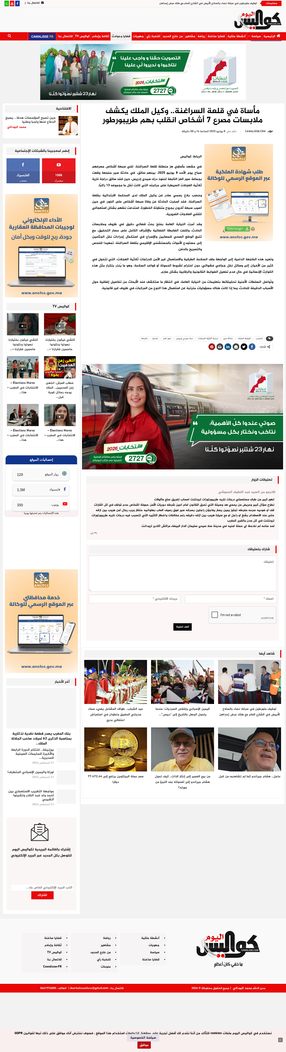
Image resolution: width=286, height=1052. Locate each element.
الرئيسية (269, 36)
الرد (92, 533)
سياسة (256, 36)
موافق (144, 1045)
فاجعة (144, 338)
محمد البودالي (242, 988)
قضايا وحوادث (121, 36)
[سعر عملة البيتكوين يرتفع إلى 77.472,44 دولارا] (115, 749)
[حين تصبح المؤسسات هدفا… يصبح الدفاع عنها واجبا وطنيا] (68, 125)
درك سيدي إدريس (184, 338)
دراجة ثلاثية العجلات (208, 338)
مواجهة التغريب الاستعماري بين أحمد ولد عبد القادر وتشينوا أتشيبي (31, 795)
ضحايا (155, 338)
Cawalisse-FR (52, 966)
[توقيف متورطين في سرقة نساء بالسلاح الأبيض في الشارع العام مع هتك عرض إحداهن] (249, 682)
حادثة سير (228, 338)
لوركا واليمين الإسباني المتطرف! (30, 772)
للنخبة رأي (153, 36)
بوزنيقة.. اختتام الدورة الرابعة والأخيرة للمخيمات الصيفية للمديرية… (32, 754)
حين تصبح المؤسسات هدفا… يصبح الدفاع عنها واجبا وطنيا (30, 120)
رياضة (201, 36)
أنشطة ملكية (236, 36)
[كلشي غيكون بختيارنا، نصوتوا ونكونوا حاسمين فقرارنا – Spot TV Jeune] (23, 324)
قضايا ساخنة (216, 36)
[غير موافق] (280, 1040)
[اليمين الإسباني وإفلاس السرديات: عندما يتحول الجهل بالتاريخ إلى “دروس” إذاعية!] (182, 682)
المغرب (259, 338)
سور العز (167, 338)
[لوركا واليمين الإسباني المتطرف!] (66, 777)
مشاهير (190, 36)
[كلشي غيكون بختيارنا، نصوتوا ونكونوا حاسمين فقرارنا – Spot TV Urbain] (60, 324)
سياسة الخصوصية (143, 1038)
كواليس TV (82, 36)
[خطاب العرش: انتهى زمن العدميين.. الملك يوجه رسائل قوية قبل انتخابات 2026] (60, 367)
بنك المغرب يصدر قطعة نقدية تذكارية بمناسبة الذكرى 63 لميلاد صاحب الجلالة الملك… (41, 739)
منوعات (106, 966)
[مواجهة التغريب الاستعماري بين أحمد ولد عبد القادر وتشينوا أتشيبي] (66, 797)
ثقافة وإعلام (100, 36)
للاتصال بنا (33, 3)
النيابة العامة (244, 338)
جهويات (138, 36)
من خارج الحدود (172, 36)
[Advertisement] (143, 1020)
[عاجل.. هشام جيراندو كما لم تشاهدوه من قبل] (249, 749)
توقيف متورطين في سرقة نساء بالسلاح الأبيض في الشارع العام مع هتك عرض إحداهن (208, 3)
